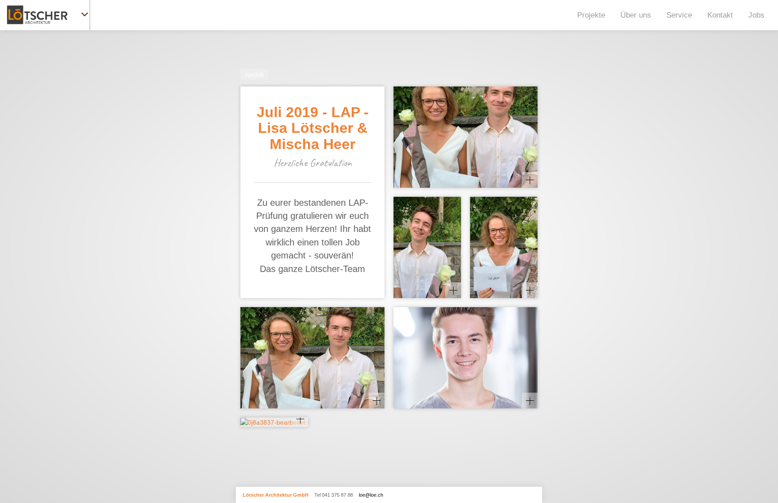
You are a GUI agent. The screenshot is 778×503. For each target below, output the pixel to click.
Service (679, 15)
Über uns (635, 15)
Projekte (591, 15)
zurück (254, 74)
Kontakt (720, 15)
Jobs (756, 15)
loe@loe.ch (371, 495)
